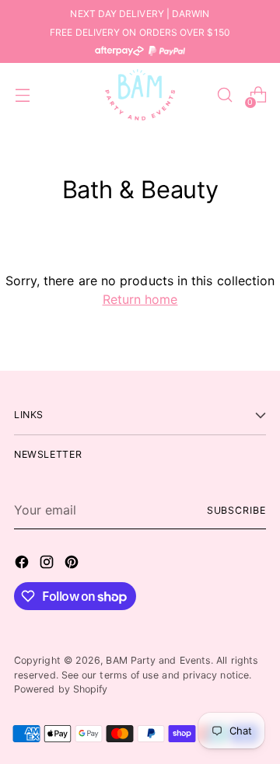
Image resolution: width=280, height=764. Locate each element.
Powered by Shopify (60, 689)
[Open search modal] (224, 95)
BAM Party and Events (158, 660)
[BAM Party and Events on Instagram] (48, 564)
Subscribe (236, 510)
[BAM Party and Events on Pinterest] (73, 564)
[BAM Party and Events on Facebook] (23, 564)
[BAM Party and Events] (140, 94)
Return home (140, 299)
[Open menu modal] (22, 95)
